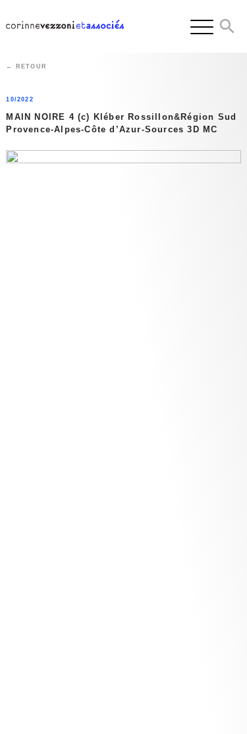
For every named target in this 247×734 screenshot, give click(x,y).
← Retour (26, 66)
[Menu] (201, 26)
